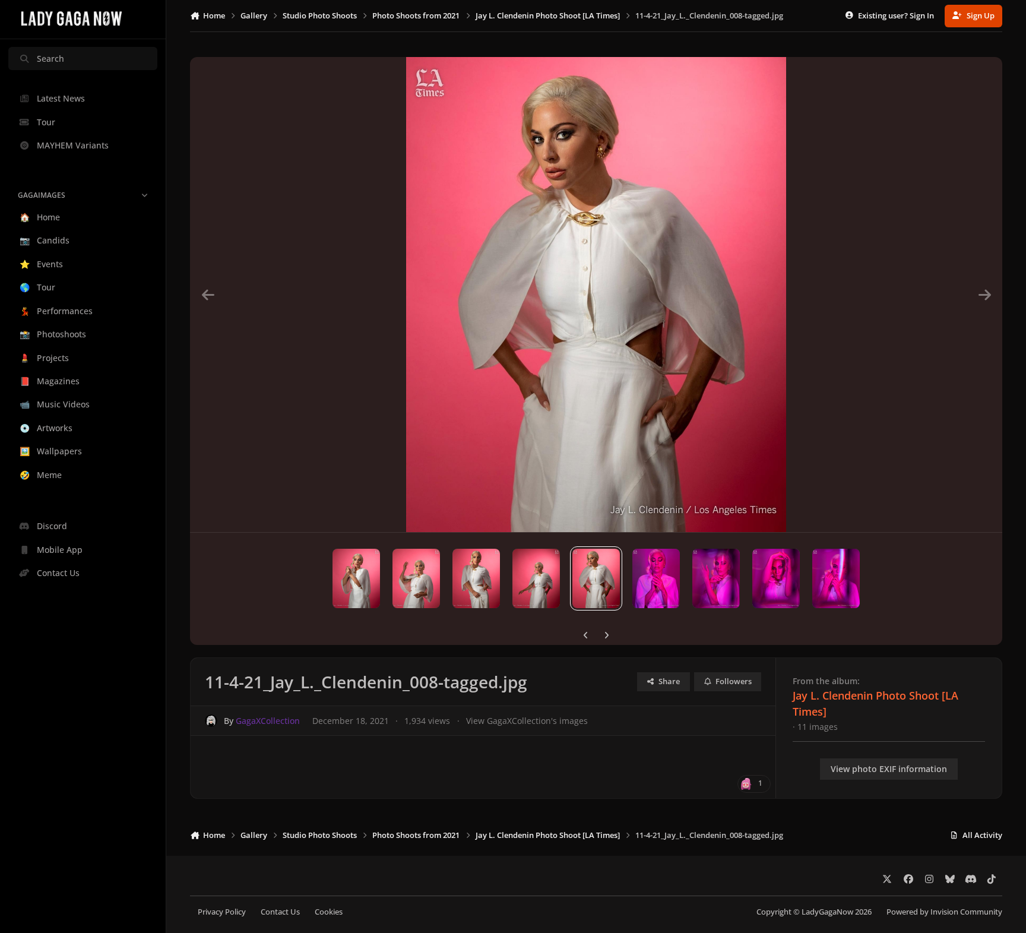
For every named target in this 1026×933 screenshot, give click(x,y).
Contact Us (280, 912)
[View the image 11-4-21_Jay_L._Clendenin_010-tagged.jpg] (476, 578)
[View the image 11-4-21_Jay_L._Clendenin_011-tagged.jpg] (416, 578)
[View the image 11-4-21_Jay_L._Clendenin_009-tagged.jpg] (536, 578)
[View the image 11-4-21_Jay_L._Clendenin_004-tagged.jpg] (776, 578)
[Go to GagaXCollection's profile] (211, 720)
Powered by (944, 912)
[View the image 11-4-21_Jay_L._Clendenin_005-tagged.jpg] (716, 578)
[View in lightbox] (596, 294)
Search (50, 58)
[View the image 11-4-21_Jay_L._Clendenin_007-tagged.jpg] (836, 578)
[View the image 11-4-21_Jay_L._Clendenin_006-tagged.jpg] (656, 578)
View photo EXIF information (889, 768)
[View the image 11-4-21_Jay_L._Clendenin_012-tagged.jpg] (356, 578)
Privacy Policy (222, 912)
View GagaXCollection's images (527, 720)
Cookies (329, 912)
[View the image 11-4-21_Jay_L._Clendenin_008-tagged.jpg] (596, 578)
